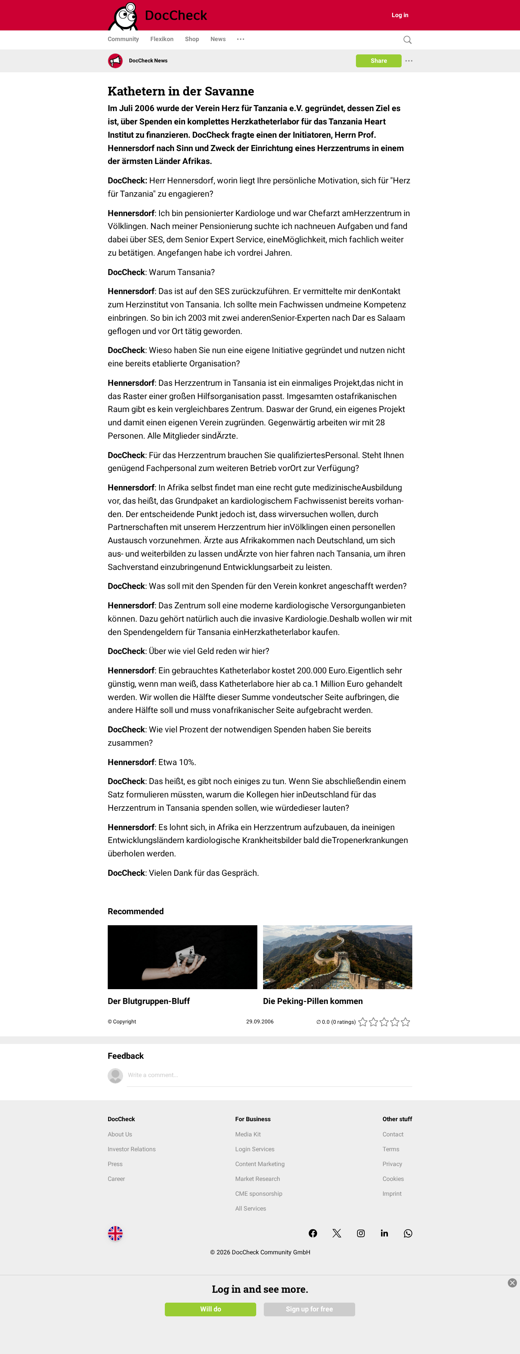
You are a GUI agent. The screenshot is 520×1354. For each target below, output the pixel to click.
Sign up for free (309, 1309)
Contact (393, 1134)
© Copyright (122, 1021)
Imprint (392, 1193)
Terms (391, 1149)
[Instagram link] (361, 1234)
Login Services (254, 1149)
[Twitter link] (336, 1234)
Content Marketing (260, 1164)
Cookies (393, 1178)
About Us (120, 1134)
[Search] (405, 40)
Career (116, 1178)
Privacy (392, 1164)
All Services (250, 1208)
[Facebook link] (313, 1234)
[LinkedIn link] (384, 1234)
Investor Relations (132, 1149)
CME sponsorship (258, 1193)
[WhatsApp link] (408, 1234)
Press (115, 1164)
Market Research (257, 1178)
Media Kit (248, 1134)
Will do (210, 1309)
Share (379, 60)
